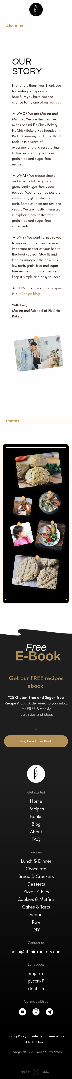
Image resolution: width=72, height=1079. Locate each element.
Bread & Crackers (36, 876)
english (36, 973)
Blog (36, 824)
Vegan (36, 914)
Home (36, 801)
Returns (36, 1036)
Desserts (36, 884)
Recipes (36, 809)
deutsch (36, 988)
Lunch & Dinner (36, 861)
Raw (36, 922)
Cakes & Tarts (36, 907)
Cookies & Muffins (36, 899)
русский (36, 981)
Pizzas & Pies (36, 891)
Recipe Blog (31, 294)
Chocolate (36, 869)
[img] (36, 9)
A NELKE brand (35, 1042)
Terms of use (55, 1036)
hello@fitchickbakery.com (36, 951)
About (36, 832)
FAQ (36, 839)
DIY (36, 930)
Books (36, 816)
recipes (55, 102)
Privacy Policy (17, 1036)
